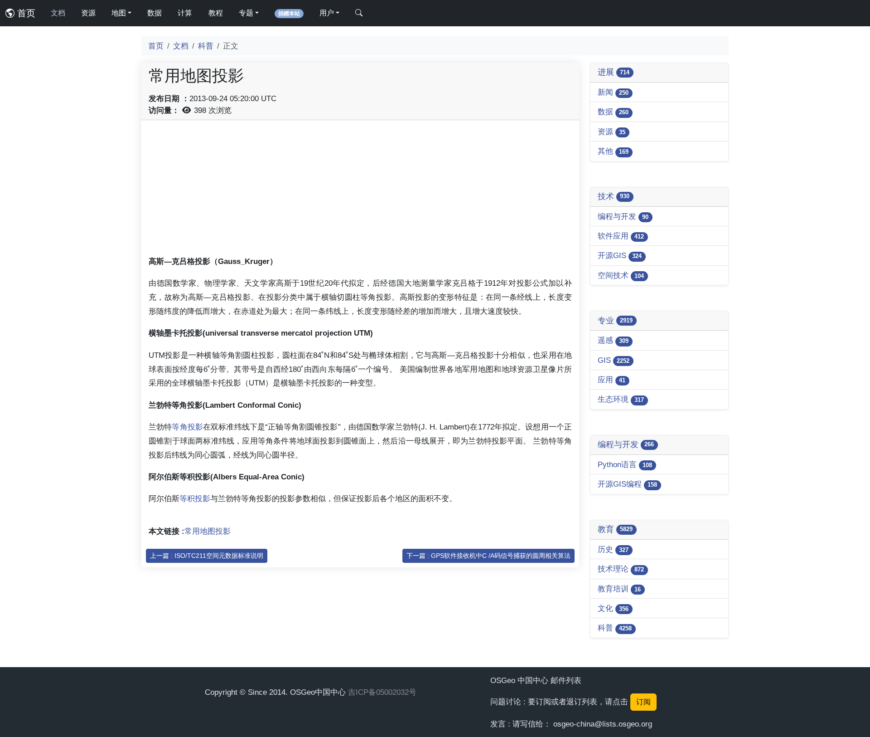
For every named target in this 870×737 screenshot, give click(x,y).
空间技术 (621, 275)
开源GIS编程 (627, 483)
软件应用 (621, 235)
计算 (185, 13)
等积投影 (194, 498)
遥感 (613, 340)
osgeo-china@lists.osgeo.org (602, 723)
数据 (154, 13)
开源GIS (620, 255)
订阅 (643, 702)
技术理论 (621, 568)
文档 (58, 13)
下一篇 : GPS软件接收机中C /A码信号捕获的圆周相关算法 (488, 555)
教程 (215, 13)
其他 (613, 151)
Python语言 (625, 464)
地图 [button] (118, 13)
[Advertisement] (360, 190)
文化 (613, 608)
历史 (613, 549)
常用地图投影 (207, 531)
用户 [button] (326, 13)
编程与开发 (623, 216)
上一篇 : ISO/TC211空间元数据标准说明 (206, 555)
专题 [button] (246, 13)
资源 (88, 13)
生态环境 (621, 399)
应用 (611, 379)
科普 (205, 45)
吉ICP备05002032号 (382, 692)
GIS (613, 360)
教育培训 (619, 588)
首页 (24, 13)
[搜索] (359, 13)
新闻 (613, 92)
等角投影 (187, 426)
